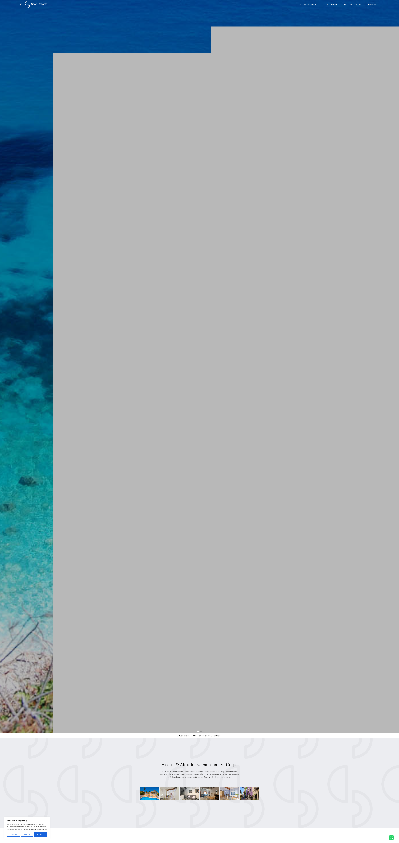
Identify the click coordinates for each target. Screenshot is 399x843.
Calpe (358, 5)
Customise (13, 834)
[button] (198, 731)
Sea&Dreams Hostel (308, 5)
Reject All (27, 834)
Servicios (348, 5)
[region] (27, 828)
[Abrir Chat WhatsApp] (391, 837)
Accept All (40, 834)
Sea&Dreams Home (330, 5)
